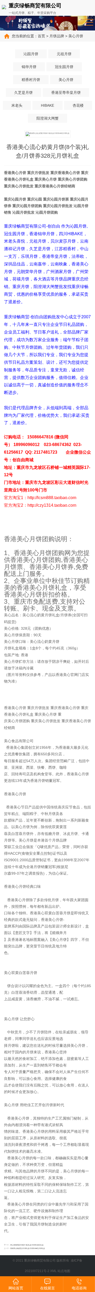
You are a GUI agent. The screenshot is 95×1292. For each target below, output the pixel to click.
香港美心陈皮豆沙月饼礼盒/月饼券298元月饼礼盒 (27, 1248)
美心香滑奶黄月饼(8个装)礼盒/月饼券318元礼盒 (27, 1245)
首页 (41, 36)
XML (53, 1271)
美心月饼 (75, 36)
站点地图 (64, 1271)
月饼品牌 (56, 36)
